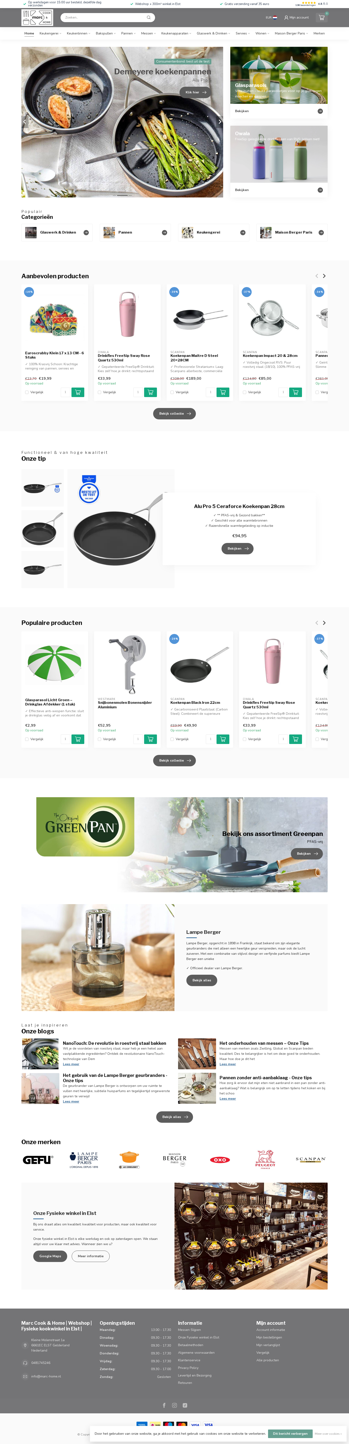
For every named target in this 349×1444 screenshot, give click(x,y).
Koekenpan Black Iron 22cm (195, 702)
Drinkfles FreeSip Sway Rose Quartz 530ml (124, 358)
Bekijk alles (202, 980)
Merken (319, 33)
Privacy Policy (188, 1368)
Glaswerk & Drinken (212, 33)
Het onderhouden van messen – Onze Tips (264, 1043)
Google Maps (50, 1256)
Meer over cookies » (328, 1434)
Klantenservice (189, 1360)
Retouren (185, 1383)
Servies (241, 33)
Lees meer (71, 1064)
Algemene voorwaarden (196, 1352)
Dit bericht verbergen (290, 1433)
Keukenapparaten (174, 33)
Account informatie (270, 1330)
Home (29, 33)
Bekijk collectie (171, 413)
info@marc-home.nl (46, 1376)
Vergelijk (36, 392)
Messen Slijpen (189, 1330)
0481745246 (40, 1363)
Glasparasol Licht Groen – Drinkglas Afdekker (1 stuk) (50, 702)
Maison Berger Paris (290, 33)
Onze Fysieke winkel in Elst (198, 1337)
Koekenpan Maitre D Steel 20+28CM (194, 358)
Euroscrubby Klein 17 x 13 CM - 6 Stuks (54, 355)
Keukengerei (49, 33)
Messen (147, 33)
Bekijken (234, 548)
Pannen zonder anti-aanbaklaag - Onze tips (266, 1077)
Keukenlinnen (77, 33)
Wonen (260, 33)
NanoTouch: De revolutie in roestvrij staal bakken (114, 1043)
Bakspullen (104, 33)
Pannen (127, 33)
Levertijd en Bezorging (195, 1375)
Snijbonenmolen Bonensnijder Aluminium (125, 704)
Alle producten (267, 1360)
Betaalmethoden (190, 1345)
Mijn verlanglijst (268, 1345)
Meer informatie (91, 1256)
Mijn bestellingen (269, 1337)
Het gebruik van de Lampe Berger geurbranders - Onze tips (115, 1078)
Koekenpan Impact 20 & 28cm (270, 356)
